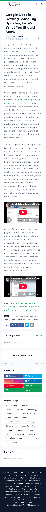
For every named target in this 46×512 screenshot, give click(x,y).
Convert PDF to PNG (32, 492)
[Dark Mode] (37, 4)
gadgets (25, 426)
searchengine (20, 434)
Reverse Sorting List (33, 483)
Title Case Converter (32, 481)
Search (8, 410)
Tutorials (9, 414)
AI (11, 316)
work (7, 442)
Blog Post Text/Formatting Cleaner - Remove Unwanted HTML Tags (23, 498)
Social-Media (19, 410)
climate (25, 418)
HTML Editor (23, 478)
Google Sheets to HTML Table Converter (23, 505)
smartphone (10, 438)
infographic (10, 430)
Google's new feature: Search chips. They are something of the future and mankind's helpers (22, 306)
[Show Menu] (3, 4)
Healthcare (25, 406)
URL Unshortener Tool (23, 502)
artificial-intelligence (21, 316)
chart (16, 418)
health (34, 426)
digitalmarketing (12, 426)
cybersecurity (29, 422)
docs (6, 319)
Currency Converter (30, 489)
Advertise (30, 472)
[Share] (38, 38)
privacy (8, 434)
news (28, 319)
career (8, 418)
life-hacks (29, 430)
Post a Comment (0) (23, 355)
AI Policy (24, 475)
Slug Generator (36, 478)
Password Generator (14, 481)
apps (17, 414)
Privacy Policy (13, 475)
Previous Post (8, 363)
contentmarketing (13, 422)
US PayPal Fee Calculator (31, 486)
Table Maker (9, 495)
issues (20, 430)
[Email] (32, 325)
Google (12, 319)
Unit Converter (14, 489)
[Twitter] (27, 325)
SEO (35, 406)
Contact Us (34, 475)
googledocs (21, 319)
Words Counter (10, 478)
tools (35, 438)
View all (37, 335)
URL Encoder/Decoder (14, 483)
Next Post (39, 363)
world (15, 442)
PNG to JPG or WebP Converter (29, 495)
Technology (36, 319)
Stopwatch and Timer (13, 492)
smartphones (24, 438)
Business (33, 316)
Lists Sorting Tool (12, 486)
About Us (39, 472)
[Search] (42, 4)
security (32, 434)
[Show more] (37, 325)
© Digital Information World (13, 472)
